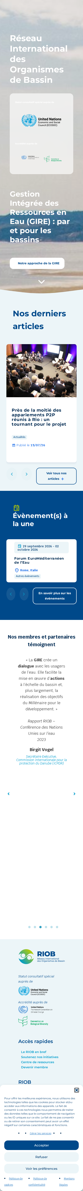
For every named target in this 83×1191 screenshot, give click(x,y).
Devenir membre (34, 1067)
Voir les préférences (41, 1169)
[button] (76, 1090)
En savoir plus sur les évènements (55, 595)
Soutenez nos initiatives (39, 1057)
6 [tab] (58, 927)
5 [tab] (52, 927)
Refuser (41, 1157)
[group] (41, 403)
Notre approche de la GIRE (38, 263)
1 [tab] (30, 927)
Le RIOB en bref (33, 1052)
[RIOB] (41, 963)
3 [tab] (41, 927)
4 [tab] (47, 927)
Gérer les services (40, 1133)
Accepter (41, 1145)
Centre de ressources (37, 1062)
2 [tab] (36, 927)
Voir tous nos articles (56, 475)
